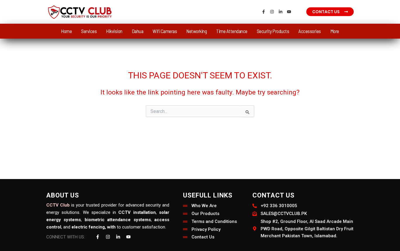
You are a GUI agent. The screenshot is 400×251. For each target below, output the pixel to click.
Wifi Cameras (165, 31)
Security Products (273, 31)
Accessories (309, 31)
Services (89, 31)
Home (66, 31)
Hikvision (114, 31)
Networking (196, 31)
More (334, 31)
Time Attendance (231, 31)
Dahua (137, 31)
